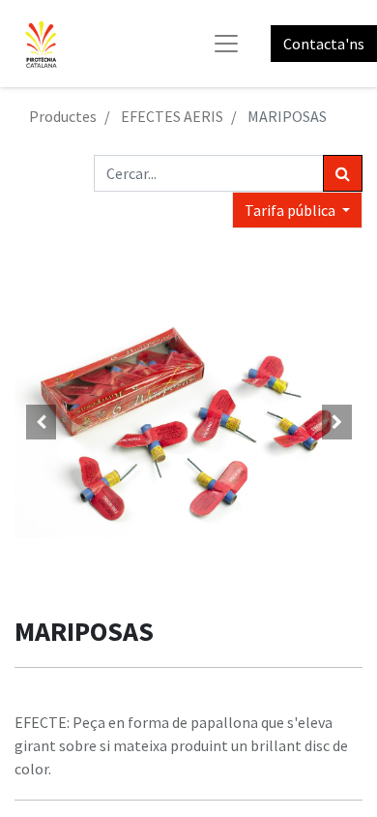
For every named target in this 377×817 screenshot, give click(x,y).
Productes (63, 116)
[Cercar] (342, 173)
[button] (40, 422)
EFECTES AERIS (172, 116)
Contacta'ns (323, 43)
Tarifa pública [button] (291, 210)
